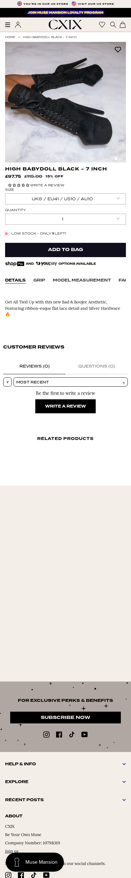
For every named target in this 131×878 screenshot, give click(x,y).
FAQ (123, 280)
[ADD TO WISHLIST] (118, 49)
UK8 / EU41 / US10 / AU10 (62, 199)
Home (10, 37)
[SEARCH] (112, 24)
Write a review (65, 406)
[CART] (123, 24)
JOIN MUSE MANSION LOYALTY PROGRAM (65, 12)
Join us (11, 851)
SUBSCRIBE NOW (65, 717)
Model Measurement (82, 280)
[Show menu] (10, 25)
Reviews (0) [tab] (34, 366)
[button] (19, 185)
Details (15, 280)
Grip (39, 280)
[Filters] (7, 382)
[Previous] (13, 102)
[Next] (118, 102)
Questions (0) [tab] (96, 366)
